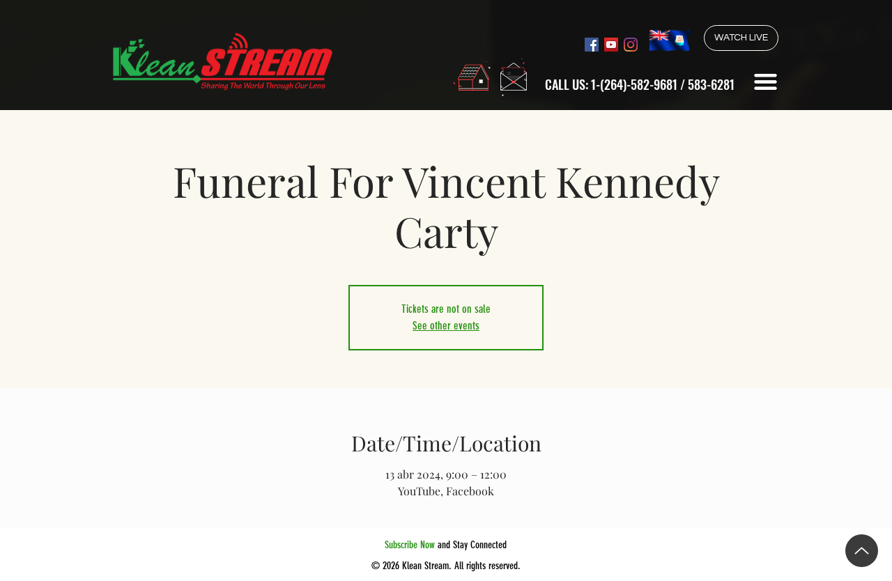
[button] (765, 82)
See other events (446, 325)
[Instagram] (631, 45)
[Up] (861, 550)
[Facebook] (592, 45)
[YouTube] (611, 45)
